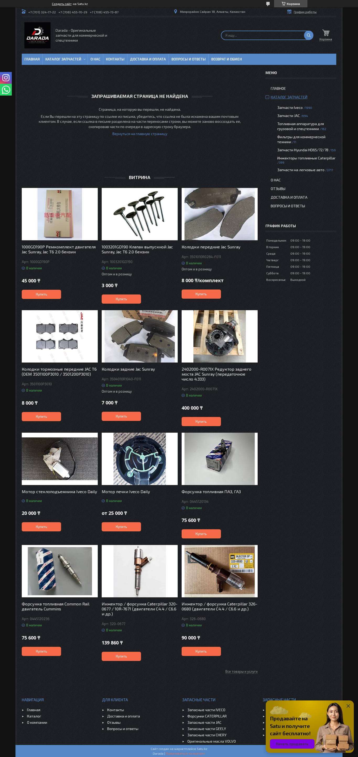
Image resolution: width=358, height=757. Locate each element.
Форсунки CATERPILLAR (207, 716)
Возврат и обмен (226, 59)
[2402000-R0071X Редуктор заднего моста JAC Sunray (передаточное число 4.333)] (220, 336)
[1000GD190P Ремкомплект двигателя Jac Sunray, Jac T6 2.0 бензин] (60, 214)
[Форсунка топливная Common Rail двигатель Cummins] (60, 571)
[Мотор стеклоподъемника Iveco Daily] (60, 459)
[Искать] (308, 35)
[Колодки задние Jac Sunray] (140, 336)
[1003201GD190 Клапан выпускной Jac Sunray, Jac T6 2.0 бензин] (140, 214)
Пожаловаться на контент (185, 753)
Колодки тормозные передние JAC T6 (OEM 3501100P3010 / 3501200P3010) (59, 371)
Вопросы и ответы (188, 59)
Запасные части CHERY (206, 735)
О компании (37, 722)
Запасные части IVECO (206, 710)
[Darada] (37, 35)
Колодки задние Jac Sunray (128, 368)
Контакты (115, 59)
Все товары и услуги (241, 671)
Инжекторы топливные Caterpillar (306, 158)
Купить (41, 294)
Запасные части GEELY (206, 728)
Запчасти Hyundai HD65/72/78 (302, 150)
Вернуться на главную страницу (139, 133)
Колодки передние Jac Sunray (211, 246)
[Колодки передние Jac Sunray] (220, 214)
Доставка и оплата (148, 59)
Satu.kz (202, 748)
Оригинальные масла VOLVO (211, 741)
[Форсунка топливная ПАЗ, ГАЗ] (220, 459)
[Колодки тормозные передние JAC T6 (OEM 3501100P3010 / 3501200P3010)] (60, 336)
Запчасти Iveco (290, 107)
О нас (95, 59)
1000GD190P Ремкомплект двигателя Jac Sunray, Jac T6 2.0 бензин (59, 249)
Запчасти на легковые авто (300, 170)
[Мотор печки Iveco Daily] (140, 459)
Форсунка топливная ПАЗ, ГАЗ (211, 491)
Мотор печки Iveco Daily (126, 491)
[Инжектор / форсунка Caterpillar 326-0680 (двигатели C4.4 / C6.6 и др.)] (220, 571)
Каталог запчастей (63, 59)
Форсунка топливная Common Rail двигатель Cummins (55, 606)
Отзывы (278, 188)
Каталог (34, 716)
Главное (278, 88)
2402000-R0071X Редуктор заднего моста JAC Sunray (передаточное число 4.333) (216, 373)
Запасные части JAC (204, 722)
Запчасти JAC (288, 115)
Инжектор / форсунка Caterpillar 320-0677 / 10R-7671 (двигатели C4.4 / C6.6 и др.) (139, 608)
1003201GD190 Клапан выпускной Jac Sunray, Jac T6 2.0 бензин (137, 249)
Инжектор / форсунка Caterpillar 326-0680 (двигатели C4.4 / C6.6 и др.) (219, 606)
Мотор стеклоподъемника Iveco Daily (59, 491)
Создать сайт (62, 3)
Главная (32, 59)
